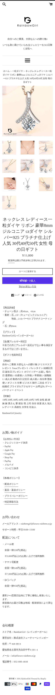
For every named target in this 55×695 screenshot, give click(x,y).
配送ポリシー (11, 484)
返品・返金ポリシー (15, 490)
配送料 (11, 261)
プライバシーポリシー (16, 496)
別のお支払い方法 (27, 287)
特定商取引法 (11, 502)
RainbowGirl (25, 678)
